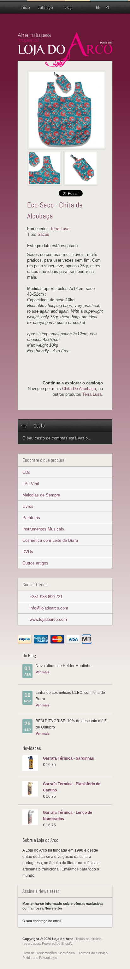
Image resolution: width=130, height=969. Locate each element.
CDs (26, 472)
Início (25, 7)
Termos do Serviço (93, 953)
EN (98, 7)
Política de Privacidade (39, 958)
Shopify (66, 943)
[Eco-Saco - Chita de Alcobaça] (66, 110)
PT (107, 7)
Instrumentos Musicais (43, 529)
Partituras (31, 517)
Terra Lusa (59, 228)
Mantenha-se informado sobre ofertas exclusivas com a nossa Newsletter (62, 906)
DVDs (27, 551)
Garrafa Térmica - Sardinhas (68, 758)
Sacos (43, 234)
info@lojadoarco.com (49, 608)
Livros (27, 506)
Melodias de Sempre (41, 495)
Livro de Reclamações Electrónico (48, 953)
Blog (68, 7)
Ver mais (43, 672)
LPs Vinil (30, 483)
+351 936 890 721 (46, 596)
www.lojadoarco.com (48, 619)
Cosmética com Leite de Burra (50, 540)
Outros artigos (35, 563)
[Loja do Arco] (65, 65)
